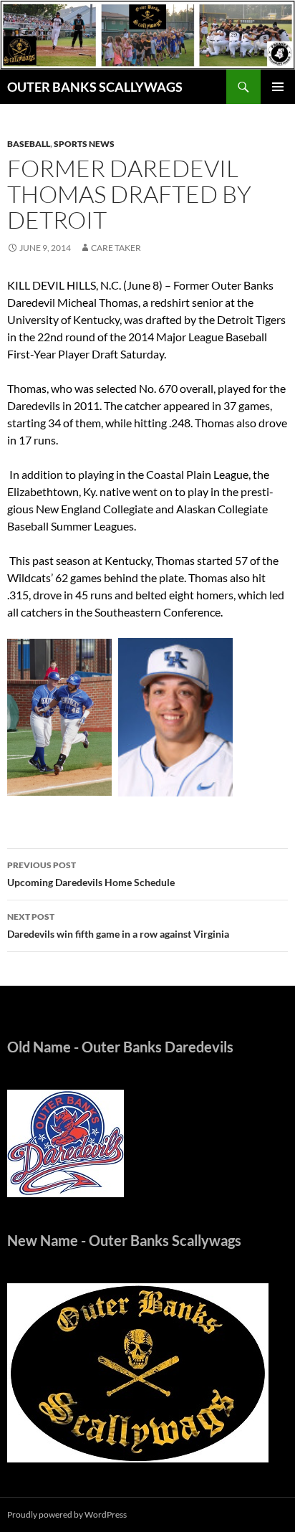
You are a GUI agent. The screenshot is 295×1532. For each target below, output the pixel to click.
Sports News (84, 143)
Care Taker (116, 247)
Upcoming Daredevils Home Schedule (91, 874)
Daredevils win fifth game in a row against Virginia (118, 925)
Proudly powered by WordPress (67, 1514)
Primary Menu (278, 87)
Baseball (28, 143)
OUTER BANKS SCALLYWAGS (95, 87)
